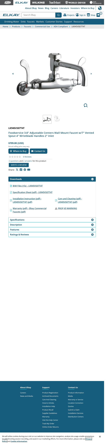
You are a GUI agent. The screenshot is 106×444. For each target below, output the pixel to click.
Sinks (23, 21)
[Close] (100, 436)
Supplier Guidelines (49, 413)
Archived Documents (50, 396)
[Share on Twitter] (17, 169)
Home (5, 26)
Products (16, 26)
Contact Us (73, 387)
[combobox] (41, 15)
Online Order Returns (50, 427)
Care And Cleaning (49, 399)
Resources (79, 21)
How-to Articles (48, 403)
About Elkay (31, 8)
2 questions (14, 161)
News (41, 8)
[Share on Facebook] (21, 169)
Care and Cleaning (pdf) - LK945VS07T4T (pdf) (70, 200)
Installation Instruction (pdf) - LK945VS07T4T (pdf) (27, 200)
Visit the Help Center (50, 420)
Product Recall (47, 410)
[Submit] (58, 15)
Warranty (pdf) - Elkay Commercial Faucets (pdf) (29, 210)
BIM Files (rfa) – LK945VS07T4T (28, 185)
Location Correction (75, 403)
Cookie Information (19, 441)
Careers (54, 8)
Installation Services (75, 413)
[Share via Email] (28, 169)
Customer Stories (54, 21)
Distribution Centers (76, 416)
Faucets (31, 21)
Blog (47, 8)
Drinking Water (11, 21)
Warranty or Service (75, 399)
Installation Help (48, 406)
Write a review (19, 165)
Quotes (71, 406)
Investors (75, 8)
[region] (52, 438)
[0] (98, 15)
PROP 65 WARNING (67, 208)
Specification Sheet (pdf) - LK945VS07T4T (32, 192)
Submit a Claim (74, 410)
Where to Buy (87, 8)
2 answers (27, 161)
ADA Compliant (61, 26)
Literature (64, 8)
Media (70, 396)
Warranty (46, 416)
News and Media (26, 396)
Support (68, 21)
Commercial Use (42, 26)
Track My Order (48, 423)
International (100, 8)
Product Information (76, 393)
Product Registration (50, 393)
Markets (40, 21)
